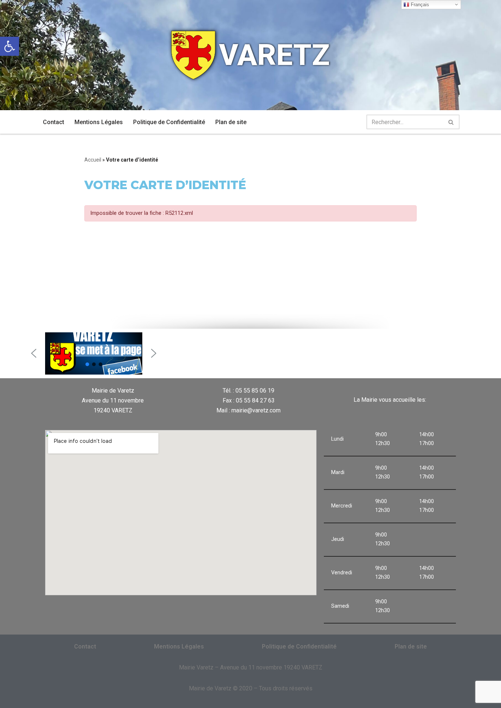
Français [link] (419, 4)
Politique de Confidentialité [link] (169, 122)
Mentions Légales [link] (98, 122)
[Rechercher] (451, 122)
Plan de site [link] (230, 122)
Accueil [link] (92, 160)
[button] (34, 353)
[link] (9, 46)
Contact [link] (53, 122)
